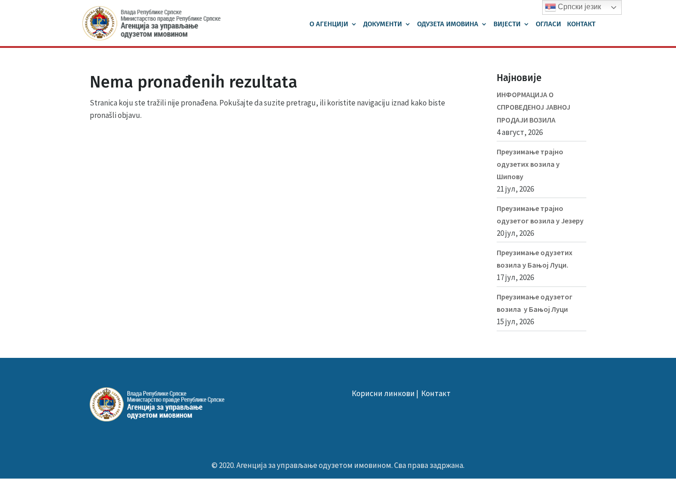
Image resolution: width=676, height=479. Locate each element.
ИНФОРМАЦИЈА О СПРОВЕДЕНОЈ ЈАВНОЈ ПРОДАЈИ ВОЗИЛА (533, 107)
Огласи (548, 24)
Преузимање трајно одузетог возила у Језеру (540, 214)
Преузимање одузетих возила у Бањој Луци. (535, 258)
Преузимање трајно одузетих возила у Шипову (530, 164)
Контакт (581, 24)
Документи (382, 24)
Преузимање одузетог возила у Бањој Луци (535, 303)
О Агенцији (328, 24)
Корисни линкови (383, 393)
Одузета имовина (447, 24)
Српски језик (578, 7)
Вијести (507, 24)
